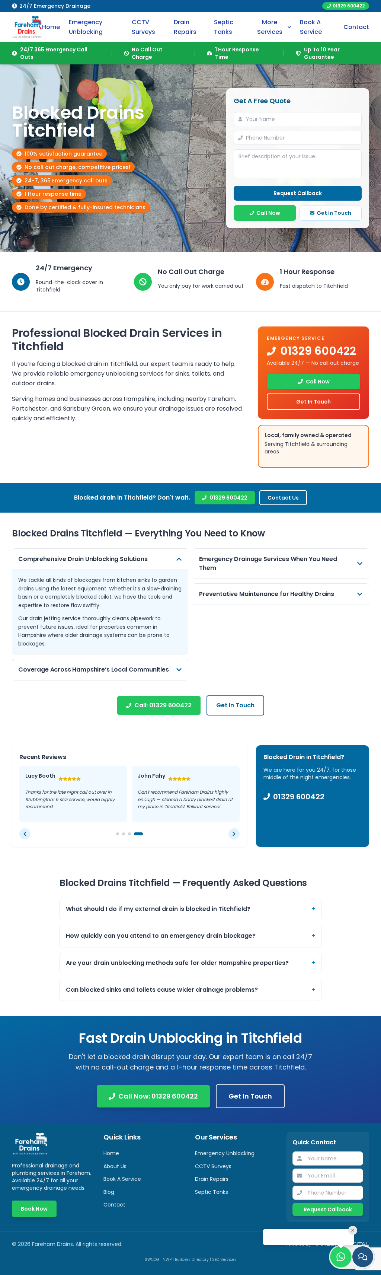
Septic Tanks (223, 27)
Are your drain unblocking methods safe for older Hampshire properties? (190, 970)
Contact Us (283, 497)
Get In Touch (334, 213)
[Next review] (234, 841)
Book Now (34, 1216)
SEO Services (224, 1267)
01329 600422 (349, 6)
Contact (356, 27)
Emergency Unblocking (86, 27)
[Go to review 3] (135, 840)
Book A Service (311, 27)
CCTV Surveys (143, 27)
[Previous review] (25, 841)
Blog (108, 1199)
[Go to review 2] (129, 840)
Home (51, 27)
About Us (115, 1173)
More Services (269, 27)
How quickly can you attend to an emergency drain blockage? (190, 943)
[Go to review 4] (141, 840)
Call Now (268, 213)
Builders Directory (192, 1267)
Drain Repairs (185, 27)
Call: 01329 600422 (163, 705)
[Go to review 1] (120, 840)
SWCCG (152, 1267)
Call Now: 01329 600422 (158, 1103)
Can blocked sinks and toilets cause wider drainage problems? (190, 996)
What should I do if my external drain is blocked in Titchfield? (190, 916)
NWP (167, 1267)
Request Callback (297, 193)
